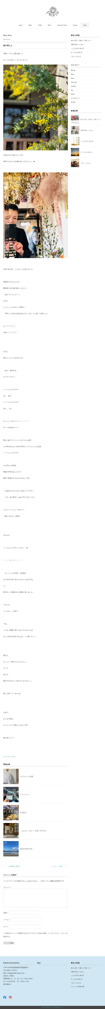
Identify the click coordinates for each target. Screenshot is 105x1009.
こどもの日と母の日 (77, 48)
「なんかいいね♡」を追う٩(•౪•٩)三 (33, 830)
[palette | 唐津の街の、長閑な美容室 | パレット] (52, 7)
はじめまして (75, 98)
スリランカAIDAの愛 (77, 986)
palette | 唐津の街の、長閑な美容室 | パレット (53, 1007)
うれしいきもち (76, 56)
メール (6, 919)
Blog (85, 25)
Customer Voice (62, 25)
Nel (72, 90)
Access (75, 25)
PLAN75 (23, 812)
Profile (40, 25)
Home (20, 25)
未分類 (73, 102)
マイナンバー (25, 794)
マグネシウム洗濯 (26, 776)
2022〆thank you (26, 849)
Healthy (73, 86)
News (30, 25)
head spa (74, 82)
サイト (5, 926)
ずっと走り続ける (76, 52)
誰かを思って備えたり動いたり (81, 40)
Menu (49, 25)
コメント (7, 887)
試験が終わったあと (77, 44)
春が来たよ (13, 756)
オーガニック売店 (57, 866)
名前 (5, 912)
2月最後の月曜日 (14, 866)
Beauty (73, 70)
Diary (10, 35)
